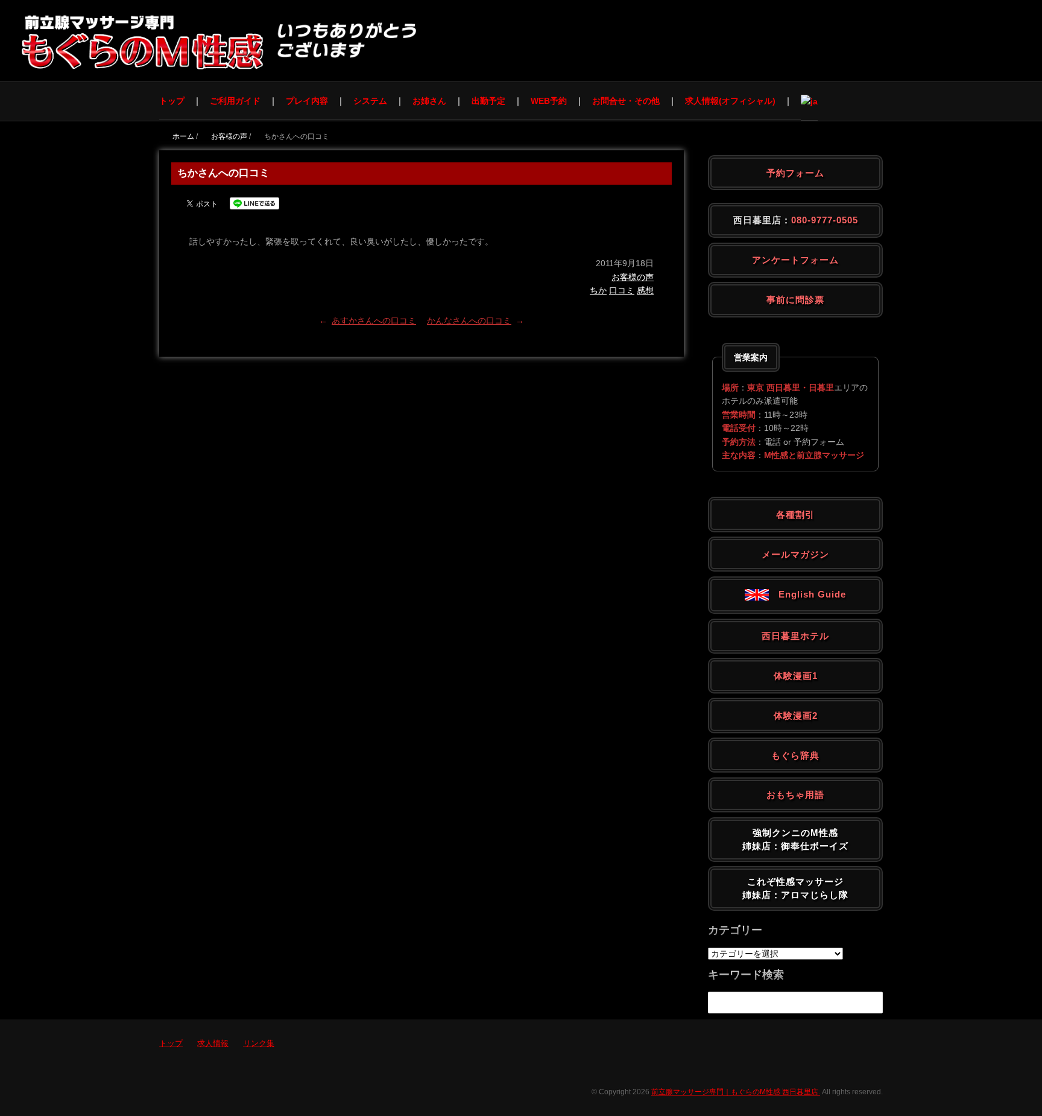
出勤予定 (488, 101)
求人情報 (213, 1043)
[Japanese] (809, 101)
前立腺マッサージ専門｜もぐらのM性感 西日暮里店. (735, 1092)
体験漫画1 (796, 676)
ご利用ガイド (235, 101)
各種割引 (795, 514)
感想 (645, 290)
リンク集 (258, 1043)
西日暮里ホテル (795, 636)
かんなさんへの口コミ (469, 320)
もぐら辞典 (795, 755)
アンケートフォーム (795, 260)
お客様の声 (632, 277)
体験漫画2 (796, 715)
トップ (172, 101)
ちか (598, 290)
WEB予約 (549, 101)
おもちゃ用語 (795, 794)
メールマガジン (795, 554)
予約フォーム (795, 173)
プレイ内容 (307, 101)
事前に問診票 (795, 300)
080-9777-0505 (824, 220)
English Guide (807, 594)
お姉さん (429, 101)
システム (370, 101)
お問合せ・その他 (626, 101)
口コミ (621, 290)
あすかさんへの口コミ (374, 320)
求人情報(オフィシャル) (730, 101)
